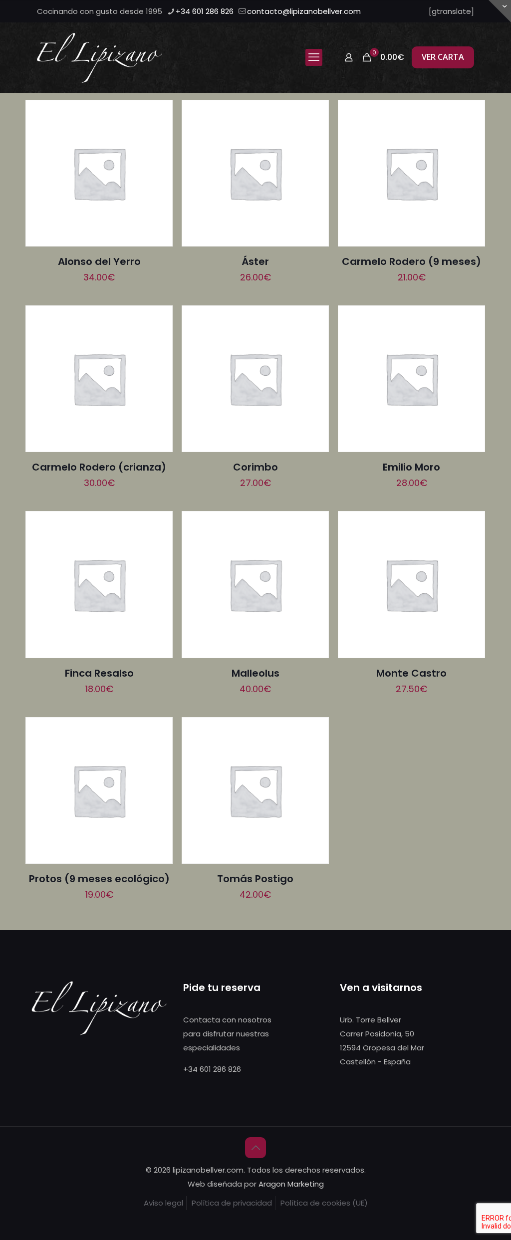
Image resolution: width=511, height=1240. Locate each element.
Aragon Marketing (291, 1184)
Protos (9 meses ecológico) (99, 879)
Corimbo (255, 467)
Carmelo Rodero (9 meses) (411, 261)
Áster (255, 261)
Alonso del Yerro (99, 261)
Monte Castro (411, 673)
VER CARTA (443, 56)
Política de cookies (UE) (324, 1203)
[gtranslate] (451, 11)
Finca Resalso (99, 673)
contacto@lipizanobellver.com (304, 11)
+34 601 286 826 (205, 11)
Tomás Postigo (255, 879)
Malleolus (255, 673)
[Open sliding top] (500, 11)
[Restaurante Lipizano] (99, 57)
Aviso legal (163, 1203)
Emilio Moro (411, 467)
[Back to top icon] (255, 1147)
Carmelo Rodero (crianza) (99, 467)
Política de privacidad (232, 1203)
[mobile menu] (313, 57)
